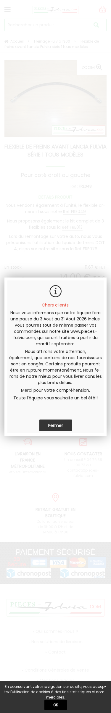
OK (55, 704)
